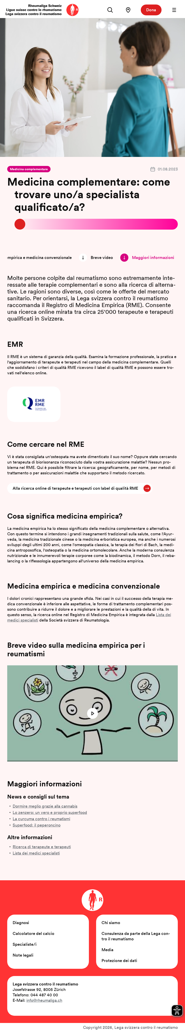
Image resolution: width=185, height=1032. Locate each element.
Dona (151, 9)
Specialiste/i (25, 944)
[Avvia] (92, 713)
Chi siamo (111, 922)
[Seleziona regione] (128, 10)
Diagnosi (21, 922)
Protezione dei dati (119, 960)
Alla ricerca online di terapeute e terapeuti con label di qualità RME (75, 488)
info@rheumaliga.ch (44, 1000)
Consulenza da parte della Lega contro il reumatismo (136, 936)
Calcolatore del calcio (33, 933)
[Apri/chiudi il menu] (174, 10)
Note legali (23, 955)
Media (107, 949)
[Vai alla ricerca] (110, 10)
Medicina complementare (29, 169)
